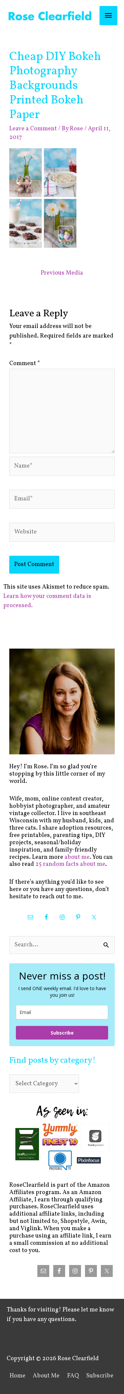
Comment (24, 363)
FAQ (73, 1376)
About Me (46, 1376)
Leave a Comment (33, 129)
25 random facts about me (70, 864)
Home (17, 1376)
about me (77, 857)
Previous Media (62, 273)
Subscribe (62, 1033)
